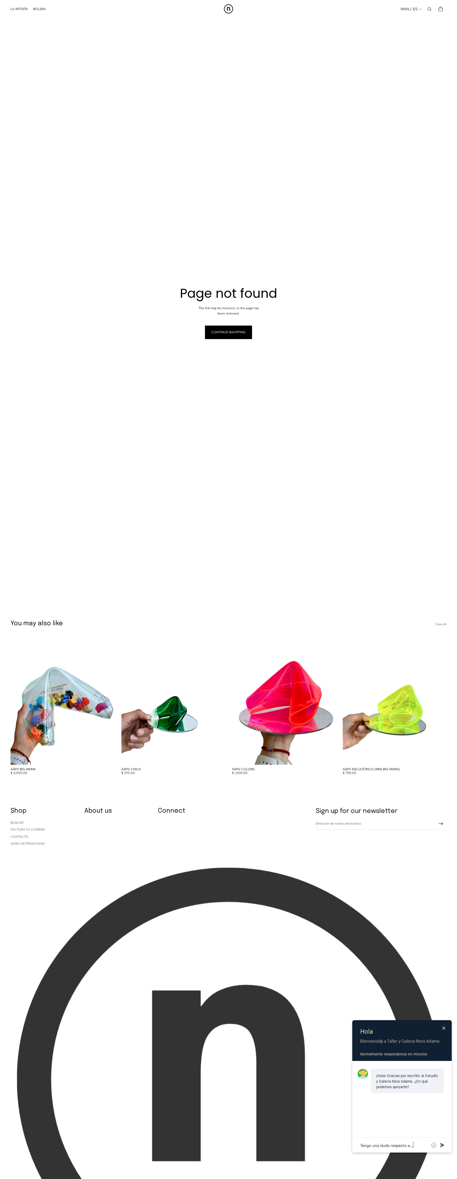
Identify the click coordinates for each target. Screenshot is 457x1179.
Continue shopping (228, 332)
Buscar (17, 823)
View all (441, 624)
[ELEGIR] (327, 756)
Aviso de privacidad (28, 844)
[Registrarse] (440, 823)
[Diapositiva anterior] (18, 699)
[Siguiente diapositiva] (107, 699)
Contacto (19, 836)
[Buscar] (429, 9)
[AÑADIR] (106, 756)
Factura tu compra (28, 829)
